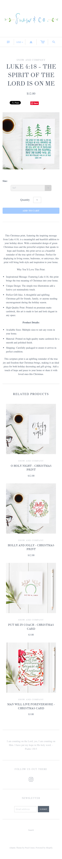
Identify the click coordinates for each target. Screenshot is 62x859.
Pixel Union (30, 847)
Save (36, 103)
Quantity (25, 199)
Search (31, 830)
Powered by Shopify (44, 847)
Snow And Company (31, 460)
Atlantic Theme (15, 847)
